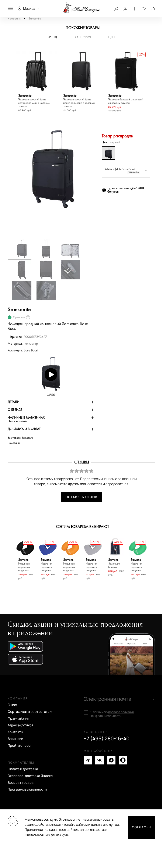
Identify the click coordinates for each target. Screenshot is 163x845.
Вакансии (15, 738)
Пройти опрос (19, 745)
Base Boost (31, 350)
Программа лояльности (27, 789)
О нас (12, 704)
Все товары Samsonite (21, 438)
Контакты (15, 732)
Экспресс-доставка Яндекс (30, 775)
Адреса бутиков (21, 725)
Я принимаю (112, 714)
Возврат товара (21, 782)
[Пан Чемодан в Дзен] (111, 760)
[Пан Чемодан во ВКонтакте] (99, 760)
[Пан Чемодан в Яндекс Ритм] (123, 760)
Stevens (24, 565)
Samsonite (34, 18)
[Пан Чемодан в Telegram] (88, 760)
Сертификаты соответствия (30, 711)
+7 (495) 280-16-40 (106, 738)
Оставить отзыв (81, 497)
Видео (51, 394)
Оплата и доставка (23, 769)
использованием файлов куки (47, 835)
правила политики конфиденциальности (112, 714)
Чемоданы (14, 18)
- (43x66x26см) (122, 170)
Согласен (141, 827)
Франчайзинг (19, 718)
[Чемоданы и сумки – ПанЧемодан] (81, 8)
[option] (36, 82)
